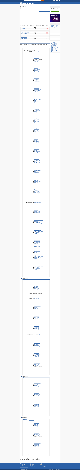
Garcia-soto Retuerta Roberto (37, 193)
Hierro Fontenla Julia (36, 286)
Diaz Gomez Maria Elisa (36, 129)
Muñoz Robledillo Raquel (36, 169)
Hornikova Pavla (35, 309)
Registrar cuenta (54, 11)
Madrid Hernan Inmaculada (37, 259)
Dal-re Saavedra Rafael (36, 61)
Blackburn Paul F (35, 111)
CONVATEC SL (22, 39)
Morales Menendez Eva (36, 172)
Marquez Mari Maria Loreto (37, 343)
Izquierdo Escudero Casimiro (37, 90)
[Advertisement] (35, 18)
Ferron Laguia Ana (36, 190)
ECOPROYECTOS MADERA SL (54, 50)
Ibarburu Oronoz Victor (36, 92)
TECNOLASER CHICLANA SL (54, 44)
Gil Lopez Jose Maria (36, 318)
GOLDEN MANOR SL (53, 45)
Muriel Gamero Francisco (36, 320)
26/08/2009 (47, 32)
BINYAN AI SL (52, 51)
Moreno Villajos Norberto (36, 82)
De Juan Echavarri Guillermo (37, 224)
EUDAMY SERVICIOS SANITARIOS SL (55, 47)
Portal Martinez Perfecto (36, 133)
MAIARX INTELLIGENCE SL (54, 46)
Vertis (21, 469)
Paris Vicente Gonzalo (36, 139)
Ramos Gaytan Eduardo (36, 153)
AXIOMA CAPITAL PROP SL (54, 49)
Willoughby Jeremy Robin (36, 347)
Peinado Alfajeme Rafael (36, 121)
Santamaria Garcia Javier (36, 295)
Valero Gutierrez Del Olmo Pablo (37, 89)
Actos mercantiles (32, 464)
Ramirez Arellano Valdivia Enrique (37, 52)
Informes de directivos (22, 465)
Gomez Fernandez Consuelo (37, 160)
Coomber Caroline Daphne (36, 109)
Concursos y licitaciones (32, 466)
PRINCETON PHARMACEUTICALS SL (25, 32)
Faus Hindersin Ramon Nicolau (37, 234)
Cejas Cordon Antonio (36, 189)
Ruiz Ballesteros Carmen (36, 88)
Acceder (54, 0)
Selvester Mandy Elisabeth (36, 327)
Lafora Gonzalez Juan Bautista (37, 93)
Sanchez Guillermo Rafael (36, 79)
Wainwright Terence (36, 308)
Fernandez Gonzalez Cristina (37, 123)
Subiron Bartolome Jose (36, 60)
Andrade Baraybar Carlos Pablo (37, 285)
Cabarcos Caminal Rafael (36, 103)
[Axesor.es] (55, 18)
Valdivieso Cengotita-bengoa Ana (37, 170)
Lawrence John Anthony (36, 316)
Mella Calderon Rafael (36, 294)
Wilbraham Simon (36, 108)
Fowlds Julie (35, 330)
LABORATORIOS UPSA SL (24, 34)
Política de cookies (58, 469)
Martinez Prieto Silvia (36, 287)
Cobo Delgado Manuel (36, 71)
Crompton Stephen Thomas (37, 110)
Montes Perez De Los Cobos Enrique (38, 113)
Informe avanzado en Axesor (46, 11)
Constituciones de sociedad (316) (54, 26)
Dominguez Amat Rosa (36, 255)
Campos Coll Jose (36, 100)
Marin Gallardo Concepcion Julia (37, 194)
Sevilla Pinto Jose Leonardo (37, 118)
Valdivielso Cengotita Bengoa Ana (37, 181)
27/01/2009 (47, 39)
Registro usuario (58, 0)
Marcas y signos (32, 465)
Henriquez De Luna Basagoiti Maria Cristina (38, 220)
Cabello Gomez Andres (36, 72)
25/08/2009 (47, 34)
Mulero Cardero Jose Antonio (37, 62)
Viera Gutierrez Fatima (36, 267)
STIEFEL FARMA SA (23, 28)
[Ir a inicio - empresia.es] (22, 1)
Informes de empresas (22, 464)
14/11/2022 (47, 28)
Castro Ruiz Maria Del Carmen (37, 225)
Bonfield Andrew (35, 112)
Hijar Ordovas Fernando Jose (37, 81)
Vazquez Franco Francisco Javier (37, 174)
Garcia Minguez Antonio (36, 288)
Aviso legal (50, 469)
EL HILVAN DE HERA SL (53, 48)
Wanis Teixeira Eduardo (36, 252)
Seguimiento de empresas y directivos (24, 467)
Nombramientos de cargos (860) (54, 25)
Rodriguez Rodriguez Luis (36, 51)
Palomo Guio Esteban (36, 122)
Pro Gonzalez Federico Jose (37, 289)
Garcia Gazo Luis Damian (36, 191)
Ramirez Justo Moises (36, 243)
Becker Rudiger (35, 132)
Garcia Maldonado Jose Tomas (37, 69)
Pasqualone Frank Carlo (36, 305)
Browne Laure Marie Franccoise (37, 329)
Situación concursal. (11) (53, 28)
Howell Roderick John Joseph (37, 310)
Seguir (41, 11)
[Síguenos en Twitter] (41, 464)
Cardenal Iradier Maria (36, 143)
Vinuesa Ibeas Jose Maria (36, 58)
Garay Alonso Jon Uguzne (36, 290)
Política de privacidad (54, 469)
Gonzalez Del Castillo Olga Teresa (37, 260)
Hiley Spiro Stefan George (36, 326)
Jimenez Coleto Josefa (36, 130)
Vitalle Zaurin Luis (36, 80)
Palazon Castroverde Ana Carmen (37, 257)
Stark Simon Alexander (36, 355)
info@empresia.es (44, 466)
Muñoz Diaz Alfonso (36, 173)
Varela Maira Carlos (36, 70)
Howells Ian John (35, 307)
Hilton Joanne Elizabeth (36, 328)
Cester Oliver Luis (36, 68)
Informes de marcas (22, 466)
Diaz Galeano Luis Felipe (36, 83)
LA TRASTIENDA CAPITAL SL (54, 43)
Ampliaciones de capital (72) (54, 27)
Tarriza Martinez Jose (36, 120)
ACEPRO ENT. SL (53, 42)
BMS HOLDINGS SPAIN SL (24, 37)
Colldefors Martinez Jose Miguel (37, 151)
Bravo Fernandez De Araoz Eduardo (37, 99)
